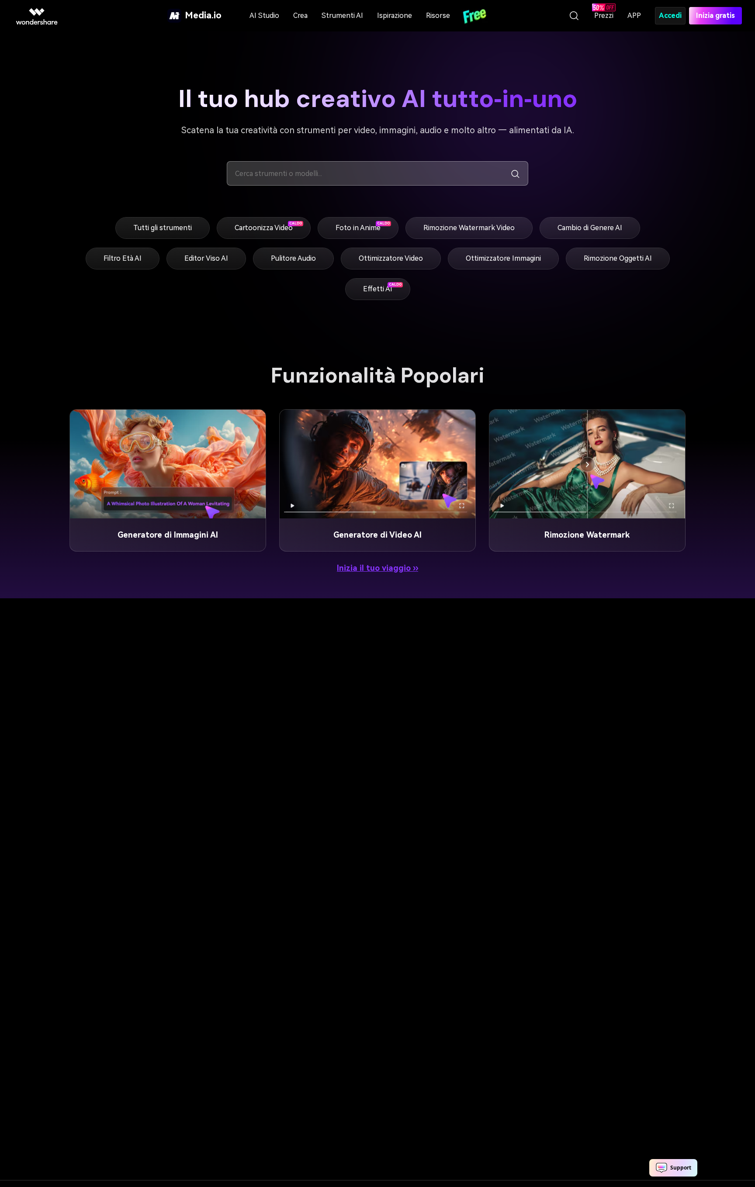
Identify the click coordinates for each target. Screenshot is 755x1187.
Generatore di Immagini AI (168, 534)
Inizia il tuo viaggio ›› (377, 568)
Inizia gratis (715, 15)
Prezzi (603, 15)
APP (634, 15)
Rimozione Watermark (587, 534)
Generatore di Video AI (377, 534)
